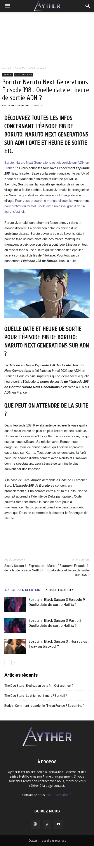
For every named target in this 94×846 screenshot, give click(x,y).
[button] (7, 6)
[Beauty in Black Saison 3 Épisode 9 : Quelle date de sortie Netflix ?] (15, 604)
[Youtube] (58, 824)
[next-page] (14, 662)
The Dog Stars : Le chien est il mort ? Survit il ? (35, 695)
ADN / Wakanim (38, 68)
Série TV (20, 68)
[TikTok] (47, 824)
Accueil (6, 68)
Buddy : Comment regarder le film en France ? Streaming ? (44, 705)
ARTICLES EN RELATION (22, 590)
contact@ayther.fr (59, 795)
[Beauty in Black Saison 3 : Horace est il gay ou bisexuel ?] (15, 646)
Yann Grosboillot (18, 105)
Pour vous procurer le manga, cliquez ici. (44, 200)
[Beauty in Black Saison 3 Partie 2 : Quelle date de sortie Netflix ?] (15, 625)
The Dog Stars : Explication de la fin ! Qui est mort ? (38, 685)
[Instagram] (35, 824)
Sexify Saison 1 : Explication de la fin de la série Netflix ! (24, 568)
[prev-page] (7, 662)
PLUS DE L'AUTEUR (59, 590)
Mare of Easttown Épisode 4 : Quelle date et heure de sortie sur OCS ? (68, 570)
